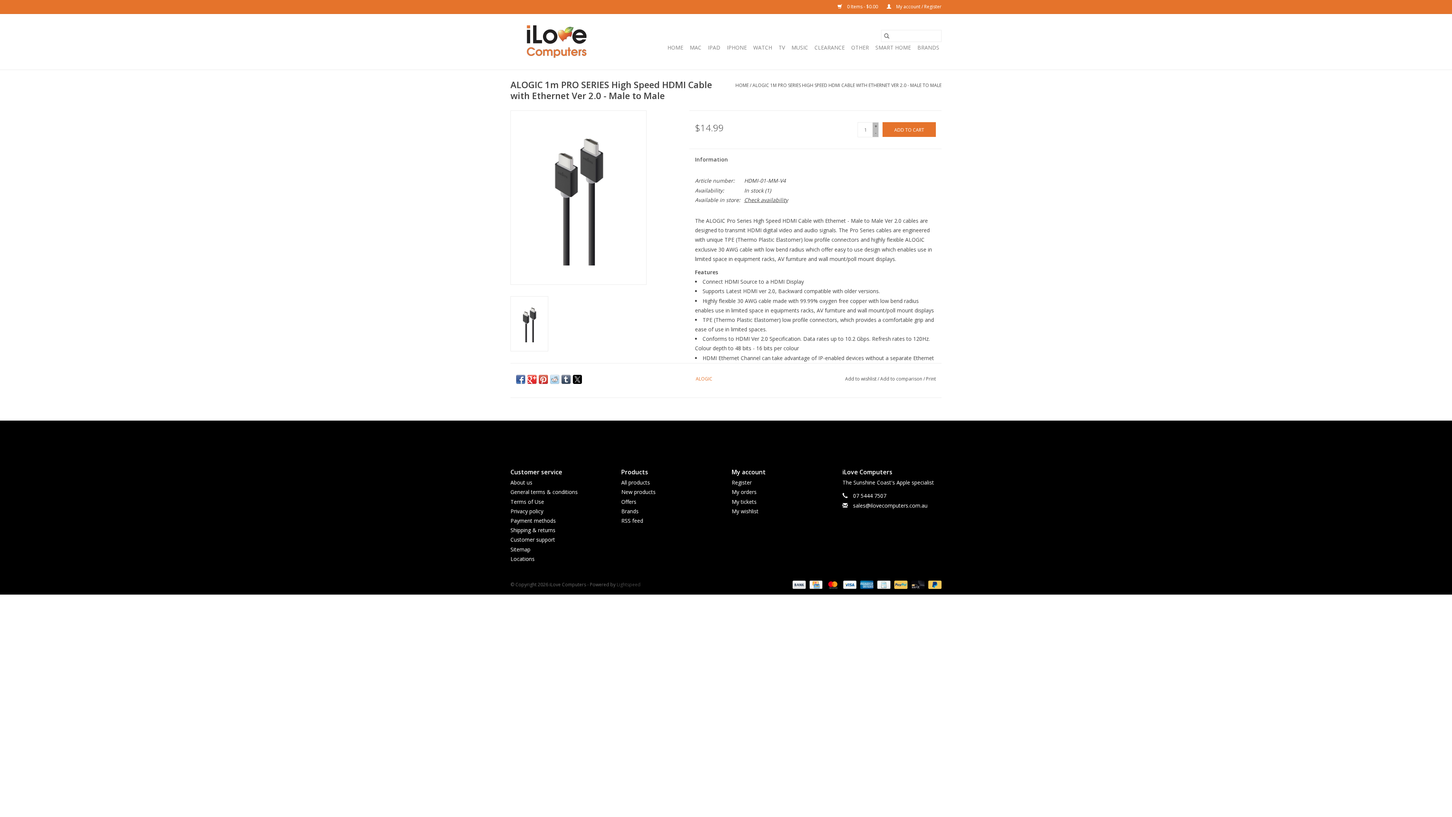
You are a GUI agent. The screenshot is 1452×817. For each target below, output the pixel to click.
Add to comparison (901, 379)
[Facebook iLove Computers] (712, 438)
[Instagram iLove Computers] (740, 438)
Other (860, 47)
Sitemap (520, 549)
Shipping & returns (532, 530)
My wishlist (745, 511)
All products (635, 482)
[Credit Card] (815, 584)
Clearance (829, 47)
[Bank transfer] (798, 584)
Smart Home (893, 47)
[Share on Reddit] (554, 379)
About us (521, 482)
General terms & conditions (544, 491)
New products (638, 491)
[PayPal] (900, 584)
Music (799, 47)
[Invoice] (883, 584)
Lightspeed (629, 584)
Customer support (532, 539)
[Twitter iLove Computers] (726, 438)
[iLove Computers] (556, 41)
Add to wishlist (861, 379)
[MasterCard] (832, 584)
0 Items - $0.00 (862, 6)
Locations (522, 558)
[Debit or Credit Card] (917, 584)
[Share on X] (577, 379)
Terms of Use (527, 501)
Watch (762, 47)
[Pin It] (543, 379)
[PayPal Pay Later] (934, 584)
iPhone (737, 47)
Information (711, 159)
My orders (744, 491)
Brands (928, 47)
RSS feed (632, 520)
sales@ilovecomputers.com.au (890, 505)
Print (931, 379)
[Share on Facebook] (520, 379)
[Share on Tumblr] (566, 379)
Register (742, 482)
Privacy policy (526, 511)
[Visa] (849, 584)
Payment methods (533, 520)
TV (782, 47)
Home (675, 47)
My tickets (744, 501)
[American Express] (866, 584)
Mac (695, 47)
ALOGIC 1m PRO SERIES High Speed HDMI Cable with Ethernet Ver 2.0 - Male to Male (847, 85)
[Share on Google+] (532, 379)
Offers (628, 501)
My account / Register (918, 6)
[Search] (886, 36)
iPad (714, 47)
